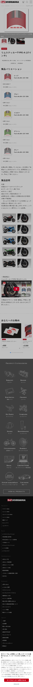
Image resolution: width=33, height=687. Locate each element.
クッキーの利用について (9, 676)
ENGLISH (16, 684)
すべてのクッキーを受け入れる (16, 680)
